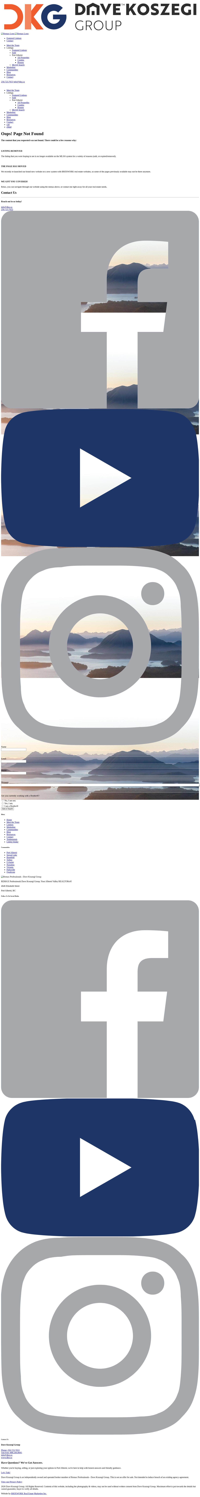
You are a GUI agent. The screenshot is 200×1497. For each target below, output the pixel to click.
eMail (9, 127)
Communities (12, 70)
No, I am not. (10, 800)
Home (9, 820)
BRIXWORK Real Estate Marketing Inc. (29, 1493)
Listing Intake (12, 842)
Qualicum (11, 872)
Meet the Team (13, 45)
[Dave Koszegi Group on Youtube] (100, 546)
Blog (9, 72)
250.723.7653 (7, 82)
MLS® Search (18, 65)
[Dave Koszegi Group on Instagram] (100, 744)
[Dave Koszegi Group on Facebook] (100, 408)
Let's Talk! (5, 1472)
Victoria (10, 867)
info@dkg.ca (19, 82)
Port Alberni (12, 852)
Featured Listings (14, 38)
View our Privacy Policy (11, 1482)
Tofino (9, 860)
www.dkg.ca (6, 1457)
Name (3, 747)
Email (3, 758)
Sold (14, 53)
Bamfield (10, 857)
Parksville (11, 870)
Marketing (11, 67)
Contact (10, 41)
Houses (20, 62)
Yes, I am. (8, 803)
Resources (11, 75)
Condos (20, 60)
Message (5, 782)
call (8, 124)
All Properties (23, 57)
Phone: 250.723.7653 (10, 1450)
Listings (10, 825)
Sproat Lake (12, 855)
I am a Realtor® (11, 806)
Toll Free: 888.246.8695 (11, 1452)
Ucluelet (10, 862)
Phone (4, 770)
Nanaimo (10, 865)
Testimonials (12, 839)
